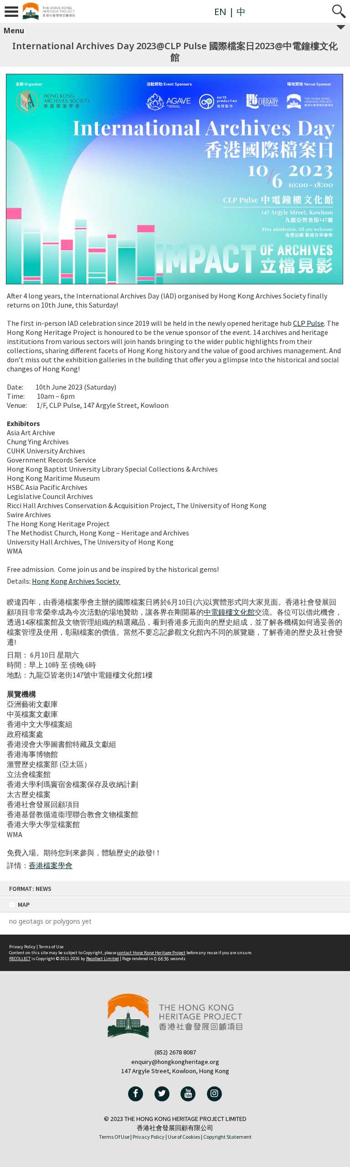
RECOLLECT (20, 958)
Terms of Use (51, 947)
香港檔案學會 (50, 865)
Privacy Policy (22, 947)
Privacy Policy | (150, 1136)
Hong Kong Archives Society (76, 581)
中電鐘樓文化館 (229, 612)
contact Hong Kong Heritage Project (151, 953)
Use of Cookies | (185, 1136)
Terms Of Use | (115, 1136)
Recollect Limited (102, 958)
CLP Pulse (308, 323)
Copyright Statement (227, 1136)
